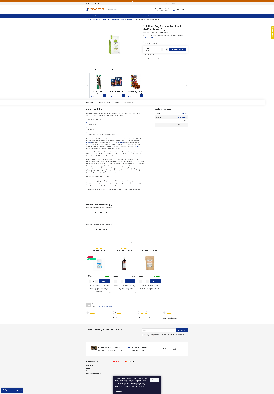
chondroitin (121, 142)
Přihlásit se (182, 330)
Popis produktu (90, 102)
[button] (87, 85)
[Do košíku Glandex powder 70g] (104, 281)
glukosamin (89, 142)
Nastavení (119, 391)
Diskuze (117, 102)
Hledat (150, 9)
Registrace (184, 3)
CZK (165, 3)
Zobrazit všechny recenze (106, 306)
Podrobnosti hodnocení (162, 32)
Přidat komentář (101, 229)
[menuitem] (89, 16)
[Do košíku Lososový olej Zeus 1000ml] (130, 281)
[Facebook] (174, 349)
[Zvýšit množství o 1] (167, 49)
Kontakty (97, 3)
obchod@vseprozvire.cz (139, 347)
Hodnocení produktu (104, 102)
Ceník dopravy (89, 3)
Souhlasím (154, 380)
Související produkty (129, 102)
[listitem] (98, 85)
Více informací (149, 37)
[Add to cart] (104, 95)
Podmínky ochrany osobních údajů (94, 373)
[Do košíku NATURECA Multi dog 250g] (155, 281)
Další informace (122, 388)
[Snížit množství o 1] (162, 49)
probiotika (136, 146)
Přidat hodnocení (101, 212)
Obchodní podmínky (106, 3)
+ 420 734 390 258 (163, 9)
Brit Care (159, 55)
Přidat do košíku (177, 49)
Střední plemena (182, 117)
